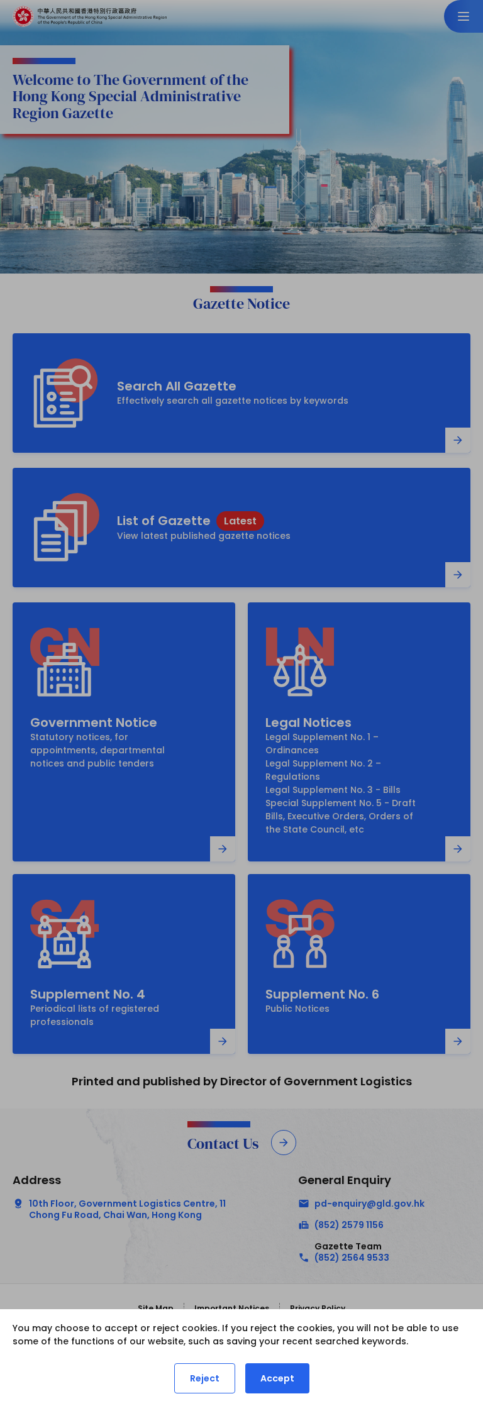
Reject (204, 1378)
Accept (277, 1378)
